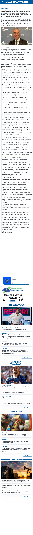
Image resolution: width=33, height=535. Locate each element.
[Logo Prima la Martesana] (16, 2)
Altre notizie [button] (27, 357)
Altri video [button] (27, 455)
